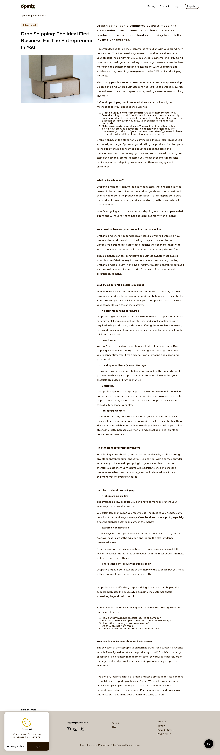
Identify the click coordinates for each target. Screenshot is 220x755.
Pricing (151, 6)
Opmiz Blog (26, 16)
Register (192, 6)
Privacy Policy (164, 734)
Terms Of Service (165, 730)
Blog (114, 727)
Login (177, 6)
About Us (161, 722)
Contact (164, 6)
